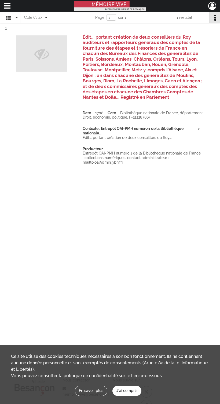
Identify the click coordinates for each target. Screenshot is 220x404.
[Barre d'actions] (214, 17)
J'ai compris (126, 390)
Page (99, 17)
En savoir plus (91, 390)
